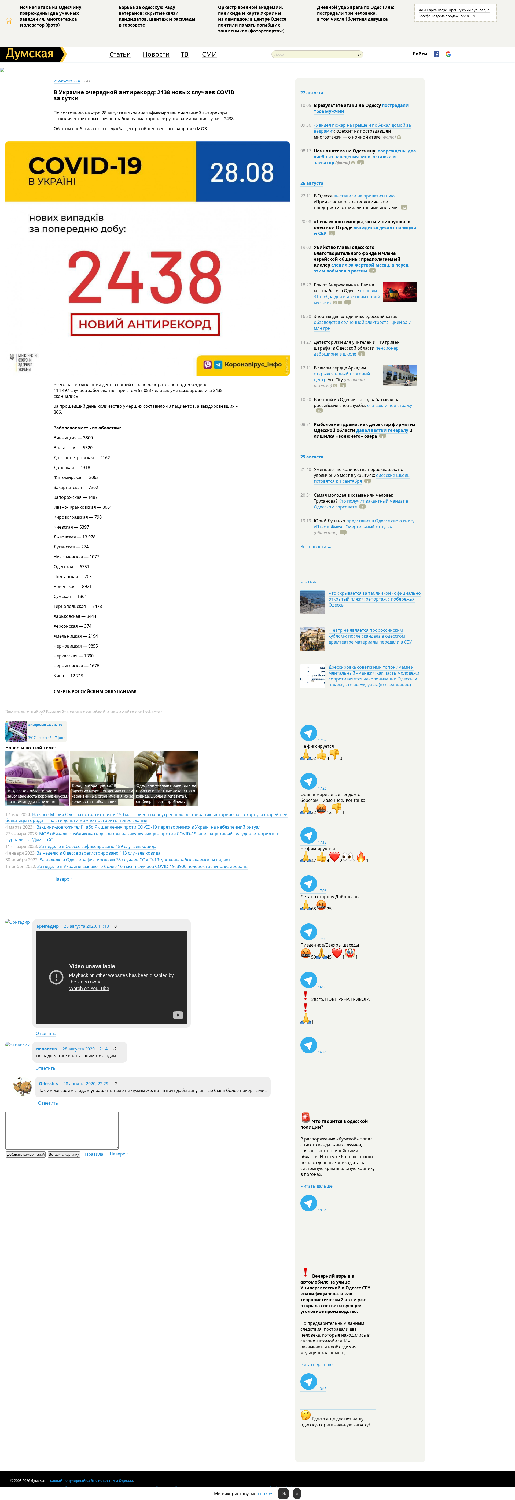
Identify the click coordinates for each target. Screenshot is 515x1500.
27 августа (311, 93)
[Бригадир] (17, 922)
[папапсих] (17, 1045)
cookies (265, 1494)
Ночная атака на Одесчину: (346, 151)
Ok (283, 1494)
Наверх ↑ (63, 879)
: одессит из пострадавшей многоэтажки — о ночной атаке (355, 134)
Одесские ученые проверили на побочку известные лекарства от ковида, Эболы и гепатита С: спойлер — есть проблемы (166, 793)
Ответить (46, 1033)
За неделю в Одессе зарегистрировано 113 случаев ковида (98, 853)
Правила (94, 1154)
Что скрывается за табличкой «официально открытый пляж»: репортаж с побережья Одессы (375, 599)
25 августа (311, 457)
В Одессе (324, 196)
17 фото (59, 737)
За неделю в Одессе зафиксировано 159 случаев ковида (97, 846)
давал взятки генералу (382, 430)
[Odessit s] (22, 1095)
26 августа (311, 183)
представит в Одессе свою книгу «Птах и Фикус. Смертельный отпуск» (364, 524)
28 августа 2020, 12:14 (85, 1049)
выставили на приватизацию (364, 196)
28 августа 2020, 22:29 (85, 1084)
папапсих (46, 1049)
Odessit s (48, 1084)
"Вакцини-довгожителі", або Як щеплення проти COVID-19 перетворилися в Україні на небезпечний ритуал (148, 827)
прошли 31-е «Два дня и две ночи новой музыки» (347, 296)
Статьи (120, 54)
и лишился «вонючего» (363, 433)
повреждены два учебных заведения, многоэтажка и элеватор (365, 157)
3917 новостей (40, 737)
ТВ (185, 54)
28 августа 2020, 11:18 (86, 926)
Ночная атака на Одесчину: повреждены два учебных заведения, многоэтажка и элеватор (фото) (51, 16)
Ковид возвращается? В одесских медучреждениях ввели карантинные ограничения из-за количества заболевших (102, 793)
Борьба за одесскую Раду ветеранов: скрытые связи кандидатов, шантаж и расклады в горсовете (157, 16)
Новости (156, 54)
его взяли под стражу (389, 405)
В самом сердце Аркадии (340, 368)
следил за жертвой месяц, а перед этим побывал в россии (361, 268)
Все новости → (316, 546)
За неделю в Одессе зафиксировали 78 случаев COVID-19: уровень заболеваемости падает (135, 860)
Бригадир (47, 926)
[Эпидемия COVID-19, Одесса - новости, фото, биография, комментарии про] (16, 741)
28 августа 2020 (67, 80)
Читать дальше (316, 1186)
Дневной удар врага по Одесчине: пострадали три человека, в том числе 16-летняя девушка (355, 13)
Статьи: (308, 581)
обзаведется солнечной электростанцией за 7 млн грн (362, 325)
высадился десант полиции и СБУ (365, 230)
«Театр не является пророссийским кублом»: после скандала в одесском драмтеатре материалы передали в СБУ (370, 636)
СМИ (209, 54)
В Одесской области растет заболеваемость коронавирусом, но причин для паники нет (37, 796)
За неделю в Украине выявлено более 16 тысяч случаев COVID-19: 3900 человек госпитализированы (142, 866)
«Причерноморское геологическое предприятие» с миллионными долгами (356, 205)
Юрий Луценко (330, 521)
